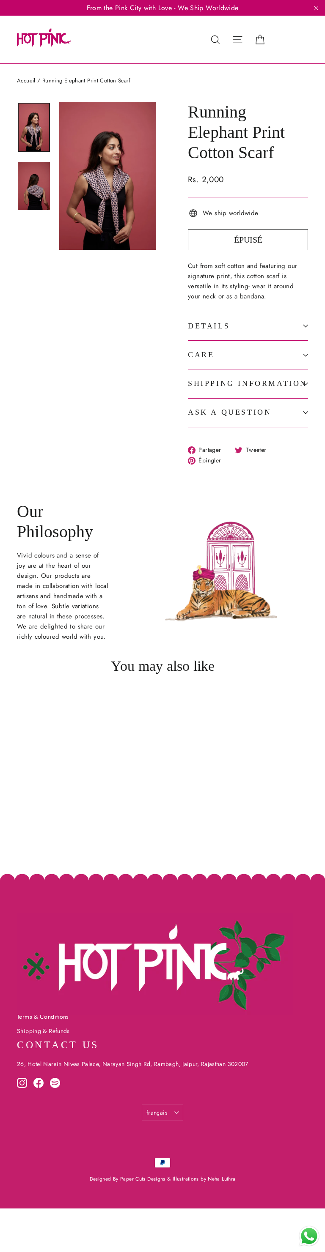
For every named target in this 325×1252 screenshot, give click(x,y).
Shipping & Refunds (43, 1031)
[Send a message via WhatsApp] (309, 1236)
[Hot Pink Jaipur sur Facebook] (38, 1082)
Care (201, 354)
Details (209, 326)
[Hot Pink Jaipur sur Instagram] (22, 1082)
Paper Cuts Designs (143, 1179)
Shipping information (247, 383)
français (157, 1112)
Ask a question (229, 412)
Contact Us (58, 1044)
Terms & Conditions (43, 1016)
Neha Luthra (221, 1179)
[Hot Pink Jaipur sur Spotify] (55, 1082)
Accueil (26, 81)
